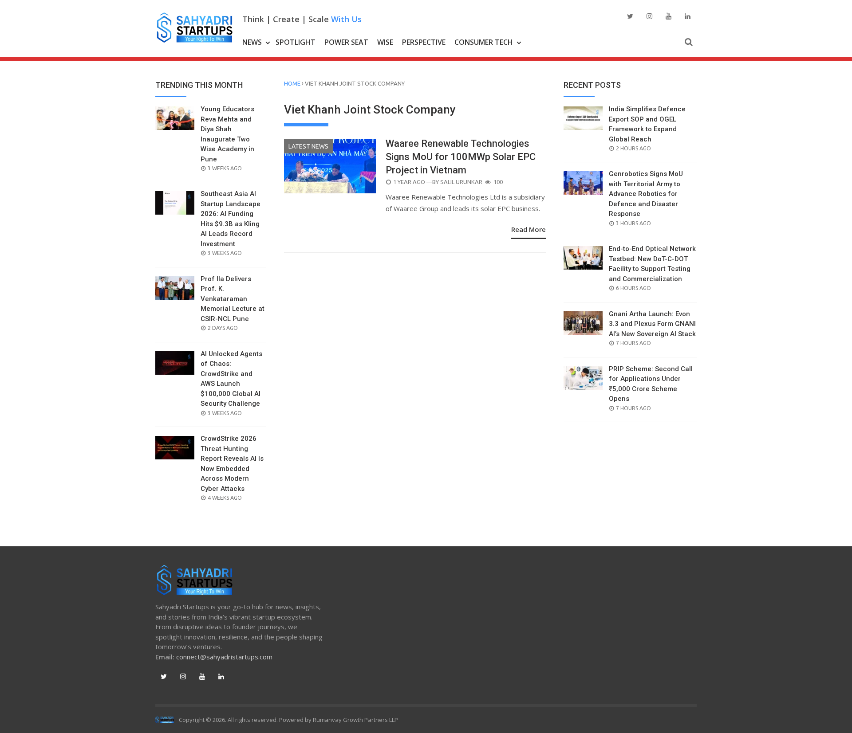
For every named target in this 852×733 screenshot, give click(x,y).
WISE (385, 42)
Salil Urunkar (461, 182)
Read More (528, 229)
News (252, 42)
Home (292, 83)
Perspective (424, 42)
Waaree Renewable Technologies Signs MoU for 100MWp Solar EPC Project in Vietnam (461, 157)
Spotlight (296, 42)
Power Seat (346, 42)
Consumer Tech (483, 42)
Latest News (308, 146)
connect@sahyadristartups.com (224, 656)
